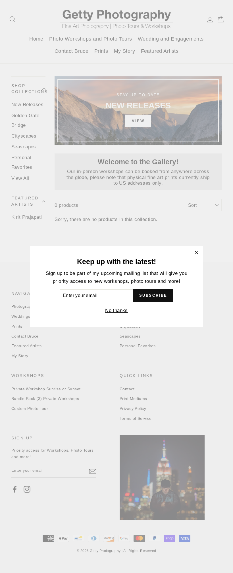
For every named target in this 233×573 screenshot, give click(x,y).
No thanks (116, 310)
